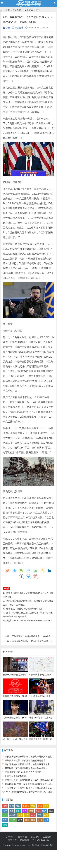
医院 (51, 810)
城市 (11, 810)
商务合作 (12, 840)
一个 (5, 815)
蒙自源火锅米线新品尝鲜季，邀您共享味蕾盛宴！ (28, 764)
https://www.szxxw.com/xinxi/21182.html (33, 620)
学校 (33, 806)
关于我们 (10, 836)
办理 (5, 824)
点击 (46, 820)
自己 (38, 810)
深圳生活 (17, 10)
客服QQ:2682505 (40, 840)
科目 (40, 820)
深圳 (5, 806)
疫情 (33, 820)
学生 (5, 820)
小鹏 (8, 27)
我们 (18, 810)
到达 (31, 810)
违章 (20, 820)
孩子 (27, 815)
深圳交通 (28, 10)
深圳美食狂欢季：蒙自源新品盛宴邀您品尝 (25, 760)
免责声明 (22, 836)
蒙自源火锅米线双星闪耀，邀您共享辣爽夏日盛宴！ (29, 756)
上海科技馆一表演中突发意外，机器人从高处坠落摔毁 (30, 788)
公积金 (12, 820)
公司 (24, 810)
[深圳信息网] (1, 10)
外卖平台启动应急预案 (15, 776)
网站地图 (24, 840)
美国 (40, 806)
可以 (18, 806)
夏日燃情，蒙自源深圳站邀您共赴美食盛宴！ (26, 768)
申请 (46, 815)
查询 (46, 806)
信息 (27, 820)
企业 (20, 815)
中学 (33, 815)
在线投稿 (47, 836)
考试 (5, 810)
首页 (7, 10)
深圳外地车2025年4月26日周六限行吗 (23, 772)
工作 (40, 815)
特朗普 (12, 815)
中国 (11, 806)
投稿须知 (34, 836)
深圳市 (25, 806)
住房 (44, 810)
